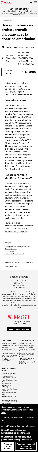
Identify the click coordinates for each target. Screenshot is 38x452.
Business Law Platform (26, 343)
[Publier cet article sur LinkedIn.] (26, 72)
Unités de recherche (26, 340)
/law (16, 266)
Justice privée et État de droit (9, 397)
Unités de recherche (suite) (9, 369)
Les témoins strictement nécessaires (20, 426)
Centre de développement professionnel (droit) (10, 356)
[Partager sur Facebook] (22, 72)
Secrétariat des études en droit (9, 350)
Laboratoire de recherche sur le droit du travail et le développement (9, 401)
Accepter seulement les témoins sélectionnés (26, 446)
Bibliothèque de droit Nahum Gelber (8, 359)
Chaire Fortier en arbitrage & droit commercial (27, 359)
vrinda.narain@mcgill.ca (16, 231)
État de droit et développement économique (6, 385)
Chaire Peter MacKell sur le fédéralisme (27, 362)
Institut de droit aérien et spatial (9, 393)
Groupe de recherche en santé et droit (9, 389)
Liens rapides (6, 340)
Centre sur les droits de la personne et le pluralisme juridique (26, 354)
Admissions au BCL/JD (9, 343)
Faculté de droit (19, 8)
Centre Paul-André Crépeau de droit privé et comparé (27, 350)
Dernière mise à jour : (11, 262)
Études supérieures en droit (10, 353)
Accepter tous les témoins (8, 446)
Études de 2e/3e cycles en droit (14, 254)
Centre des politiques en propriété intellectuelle (26, 346)
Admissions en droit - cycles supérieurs (10, 346)
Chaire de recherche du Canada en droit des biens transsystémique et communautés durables (9, 376)
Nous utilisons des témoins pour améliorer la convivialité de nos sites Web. (17, 410)
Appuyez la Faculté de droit (19, 329)
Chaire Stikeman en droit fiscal (9, 380)
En (31, 2)
